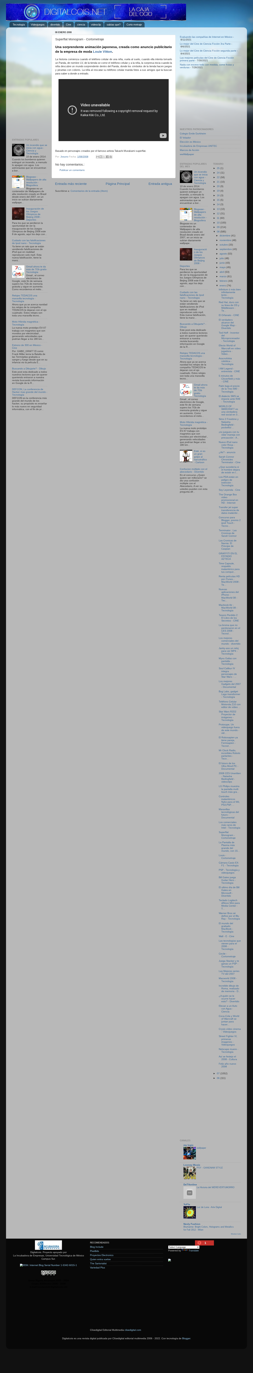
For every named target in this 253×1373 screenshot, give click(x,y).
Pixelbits (94, 1251)
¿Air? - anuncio (227, 452)
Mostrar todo (236, 1234)
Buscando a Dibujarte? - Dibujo (29, 368)
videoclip (96, 24)
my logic (188, 1145)
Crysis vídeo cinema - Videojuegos (230, 1030)
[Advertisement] (29, 81)
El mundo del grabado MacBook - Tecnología (226, 927)
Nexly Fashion (191, 1224)
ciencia (81, 24)
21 (218, 182)
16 (218, 195)
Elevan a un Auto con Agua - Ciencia (228, 1009)
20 (218, 186)
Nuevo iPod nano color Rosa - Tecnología (228, 445)
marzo (223, 276)
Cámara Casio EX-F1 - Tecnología (229, 864)
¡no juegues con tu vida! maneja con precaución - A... (229, 435)
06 (218, 1078)
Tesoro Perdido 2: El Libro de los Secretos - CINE (229, 618)
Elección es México (190, 142)
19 (218, 191)
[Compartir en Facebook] (107, 157)
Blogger (186, 1338)
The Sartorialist (98, 1263)
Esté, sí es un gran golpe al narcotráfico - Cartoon (200, 457)
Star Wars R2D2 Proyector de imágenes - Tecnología (227, 715)
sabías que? (113, 24)
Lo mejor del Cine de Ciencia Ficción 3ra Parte (205, 44)
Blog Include (96, 1247)
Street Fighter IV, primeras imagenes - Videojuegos (228, 1040)
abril (222, 272)
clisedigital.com (133, 1330)
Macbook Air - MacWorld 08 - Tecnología (228, 608)
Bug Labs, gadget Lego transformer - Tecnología (229, 694)
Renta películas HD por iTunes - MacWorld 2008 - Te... (229, 580)
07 (218, 1073)
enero (223, 285)
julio (222, 258)
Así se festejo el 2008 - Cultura (228, 1058)
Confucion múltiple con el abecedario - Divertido (193, 470)
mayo (223, 267)
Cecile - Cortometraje (227, 955)
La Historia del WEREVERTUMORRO (215, 1187)
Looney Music (191, 1165)
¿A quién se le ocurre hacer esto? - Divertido (229, 999)
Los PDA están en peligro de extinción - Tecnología (228, 481)
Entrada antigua (160, 184)
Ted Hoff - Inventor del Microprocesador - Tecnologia (229, 337)
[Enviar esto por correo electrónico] (97, 157)
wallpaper (201, 1148)
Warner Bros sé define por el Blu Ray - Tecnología (229, 916)
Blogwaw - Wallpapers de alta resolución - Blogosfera (36, 181)
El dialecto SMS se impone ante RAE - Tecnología (229, 399)
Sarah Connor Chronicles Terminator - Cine (229, 460)
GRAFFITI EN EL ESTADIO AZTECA (228, 556)
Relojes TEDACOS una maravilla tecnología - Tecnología (24, 298)
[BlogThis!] (101, 157)
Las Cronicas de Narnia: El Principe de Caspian (227, 544)
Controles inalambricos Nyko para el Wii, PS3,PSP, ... (229, 800)
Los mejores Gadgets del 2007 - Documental (230, 684)
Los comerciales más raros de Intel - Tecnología (229, 825)
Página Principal (118, 184)
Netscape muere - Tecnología (228, 1050)
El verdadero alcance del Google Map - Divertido (227, 324)
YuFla (186, 1204)
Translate (194, 1250)
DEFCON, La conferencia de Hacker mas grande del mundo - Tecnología (29, 392)
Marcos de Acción (189, 150)
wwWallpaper (187, 154)
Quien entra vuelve (100, 1259)
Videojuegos (38, 24)
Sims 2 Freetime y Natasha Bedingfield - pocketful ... (229, 423)
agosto (224, 253)
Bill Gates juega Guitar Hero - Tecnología (227, 880)
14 (218, 204)
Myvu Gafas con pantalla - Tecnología (227, 661)
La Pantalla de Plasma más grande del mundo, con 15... (229, 846)
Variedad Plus (97, 1267)
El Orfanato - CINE (229, 315)
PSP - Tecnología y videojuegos (229, 871)
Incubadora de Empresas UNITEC (198, 146)
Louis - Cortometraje (227, 856)
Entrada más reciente (71, 184)
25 (218, 168)
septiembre (226, 249)
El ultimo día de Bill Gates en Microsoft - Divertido (229, 891)
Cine (68, 24)
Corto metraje (134, 24)
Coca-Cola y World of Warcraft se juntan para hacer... (229, 1020)
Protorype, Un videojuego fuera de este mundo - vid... (229, 728)
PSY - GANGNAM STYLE (210, 1167)
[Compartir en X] (104, 157)
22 (218, 177)
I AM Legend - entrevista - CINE (229, 370)
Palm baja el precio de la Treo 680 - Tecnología (229, 389)
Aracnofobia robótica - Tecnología (226, 361)
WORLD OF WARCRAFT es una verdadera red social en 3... (229, 410)
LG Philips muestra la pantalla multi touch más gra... (229, 789)
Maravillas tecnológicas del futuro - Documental (229, 813)
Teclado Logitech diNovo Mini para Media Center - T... (229, 904)
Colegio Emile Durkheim (193, 133)
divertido (55, 24)
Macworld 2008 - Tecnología (228, 979)
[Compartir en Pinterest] (110, 157)
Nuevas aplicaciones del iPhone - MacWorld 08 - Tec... (229, 595)
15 (218, 200)
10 (218, 222)
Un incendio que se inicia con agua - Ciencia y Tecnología (201, 177)
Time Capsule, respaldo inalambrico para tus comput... (229, 567)
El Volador (185, 137)
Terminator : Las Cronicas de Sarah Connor (228, 533)
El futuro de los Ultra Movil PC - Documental (228, 766)
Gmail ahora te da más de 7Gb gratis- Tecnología (36, 269)
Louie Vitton (102, 51)
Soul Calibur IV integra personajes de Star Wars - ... (228, 672)
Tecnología (19, 24)
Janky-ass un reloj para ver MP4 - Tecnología (229, 651)
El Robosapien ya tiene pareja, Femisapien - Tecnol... (228, 741)
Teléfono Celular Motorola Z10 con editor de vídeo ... (230, 704)
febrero (224, 281)
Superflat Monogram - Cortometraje (227, 835)
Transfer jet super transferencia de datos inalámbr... (229, 510)
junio (222, 263)
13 (218, 209)
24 (218, 172)
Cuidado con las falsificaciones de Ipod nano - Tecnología (28, 241)
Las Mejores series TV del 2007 (229, 972)
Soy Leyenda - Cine (229, 490)
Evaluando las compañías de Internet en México (206, 37)
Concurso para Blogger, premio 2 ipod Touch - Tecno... (230, 521)
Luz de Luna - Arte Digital (209, 1207)
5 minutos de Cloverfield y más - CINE (229, 379)
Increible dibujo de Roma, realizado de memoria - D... (229, 988)
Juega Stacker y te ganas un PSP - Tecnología (229, 964)
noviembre (226, 240)
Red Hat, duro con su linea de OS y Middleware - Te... (229, 306)
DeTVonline (190, 1184)
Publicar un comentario (72, 170)
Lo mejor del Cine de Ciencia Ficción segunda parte (208, 50)
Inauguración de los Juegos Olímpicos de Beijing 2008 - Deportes (35, 214)
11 (218, 218)
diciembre (225, 235)
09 (218, 227)
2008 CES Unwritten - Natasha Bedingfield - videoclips (230, 777)
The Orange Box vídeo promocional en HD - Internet (228, 498)
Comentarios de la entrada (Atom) (89, 191)
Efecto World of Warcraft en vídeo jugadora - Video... (230, 349)
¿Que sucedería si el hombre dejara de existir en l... (229, 470)
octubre (224, 244)
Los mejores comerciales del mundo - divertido (229, 641)
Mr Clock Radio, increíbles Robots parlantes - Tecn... (229, 754)
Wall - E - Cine (226, 936)
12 (218, 213)
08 (218, 231)
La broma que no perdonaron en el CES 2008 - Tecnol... (229, 629)
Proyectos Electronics (101, 1255)
